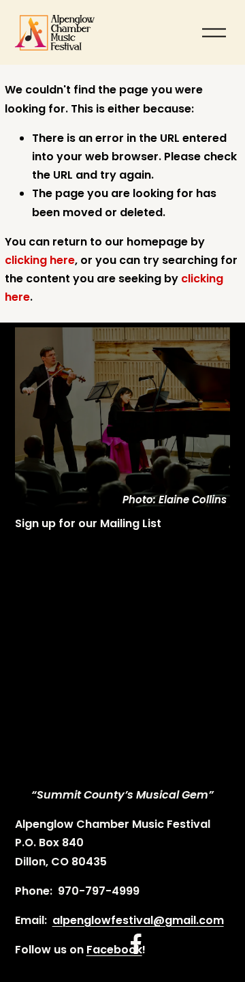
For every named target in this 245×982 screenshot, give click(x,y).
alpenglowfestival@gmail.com (138, 920)
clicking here (40, 260)
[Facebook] (136, 944)
